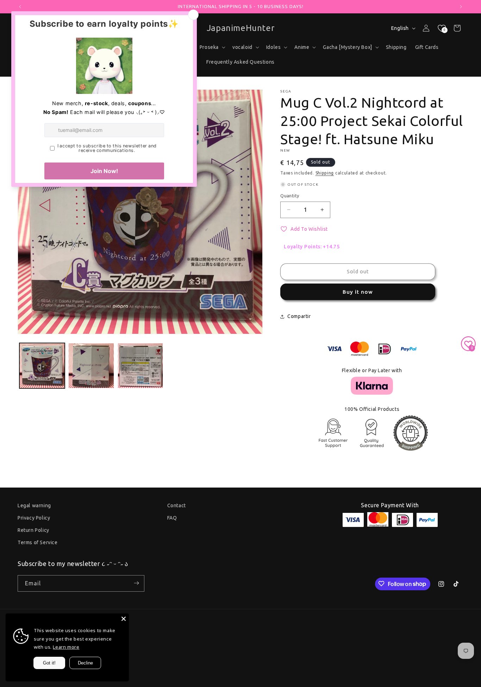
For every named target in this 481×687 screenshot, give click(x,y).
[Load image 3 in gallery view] (140, 365)
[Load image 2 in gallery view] (91, 365)
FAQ (172, 518)
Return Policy (33, 530)
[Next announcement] (461, 6)
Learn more (66, 647)
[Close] (123, 618)
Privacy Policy (34, 518)
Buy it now (358, 292)
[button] (245, 47)
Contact (176, 505)
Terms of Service (38, 543)
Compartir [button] (299, 316)
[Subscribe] (136, 583)
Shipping (325, 173)
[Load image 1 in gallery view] (42, 365)
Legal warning (34, 505)
